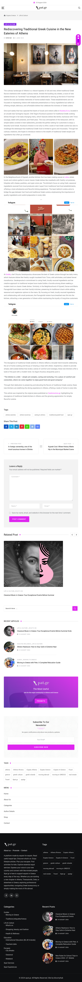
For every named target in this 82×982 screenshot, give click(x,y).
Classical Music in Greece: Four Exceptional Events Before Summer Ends (44, 631)
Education (7, 938)
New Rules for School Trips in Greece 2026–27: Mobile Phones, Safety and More (67, 958)
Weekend (9, 959)
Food (70, 770)
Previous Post (16, 443)
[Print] (32, 426)
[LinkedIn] (16, 426)
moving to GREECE (59, 775)
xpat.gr (9, 38)
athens (7, 770)
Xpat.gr (69, 415)
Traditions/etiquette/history (16, 919)
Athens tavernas (25, 415)
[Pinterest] (22, 426)
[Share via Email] (37, 426)
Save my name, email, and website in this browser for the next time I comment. (41, 513)
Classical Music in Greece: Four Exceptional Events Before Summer (29, 595)
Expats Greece (45, 770)
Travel (7, 780)
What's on (9, 925)
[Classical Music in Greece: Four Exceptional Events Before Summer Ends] (9, 631)
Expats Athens (32, 770)
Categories (8, 805)
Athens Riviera (18, 770)
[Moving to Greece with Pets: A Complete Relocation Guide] (9, 662)
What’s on (19, 591)
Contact (7, 823)
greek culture (18, 775)
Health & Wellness (12, 934)
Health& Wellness (24, 644)
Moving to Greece (30, 659)
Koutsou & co (65, 111)
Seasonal (9, 955)
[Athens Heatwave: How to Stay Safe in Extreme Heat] (9, 647)
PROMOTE (41, 701)
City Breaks (10, 951)
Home (6, 794)
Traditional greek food (56, 415)
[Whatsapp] (27, 426)
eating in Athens (40, 415)
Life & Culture (9, 591)
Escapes (7, 948)
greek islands (30, 775)
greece (7, 775)
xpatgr (23, 780)
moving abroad (43, 775)
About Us (7, 800)
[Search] (79, 8)
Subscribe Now (41, 747)
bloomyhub (58, 978)
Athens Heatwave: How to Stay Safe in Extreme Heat (36, 647)
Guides (19, 659)
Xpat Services (9, 963)
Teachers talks (11, 944)
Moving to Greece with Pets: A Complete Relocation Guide (38, 663)
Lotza (66, 177)
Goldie (8, 274)
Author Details (9, 811)
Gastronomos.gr (54, 393)
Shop (6, 817)
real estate (73, 775)
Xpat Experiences (10, 967)
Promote (16, 851)
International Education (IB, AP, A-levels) (20, 940)
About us (7, 851)
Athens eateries (11, 415)
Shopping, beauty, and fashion (17, 929)
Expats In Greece (60, 770)
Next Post (67, 444)
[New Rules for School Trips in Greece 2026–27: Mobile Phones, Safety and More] (47, 958)
